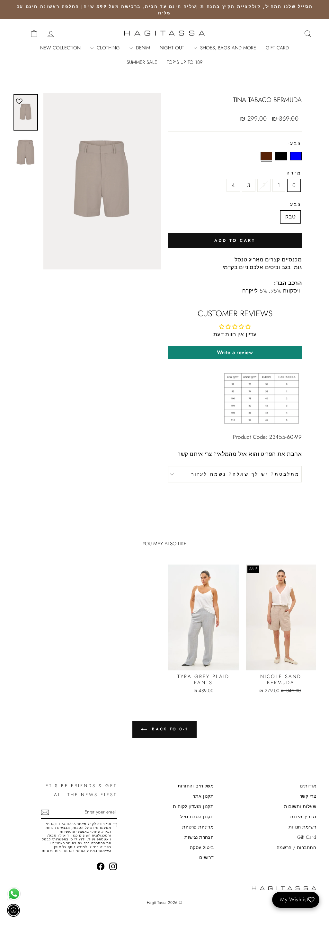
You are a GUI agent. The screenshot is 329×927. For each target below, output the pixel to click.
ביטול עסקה (202, 847)
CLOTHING (107, 47)
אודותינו (308, 786)
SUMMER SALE (142, 62)
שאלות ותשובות (300, 806)
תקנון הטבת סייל (197, 816)
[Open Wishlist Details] (19, 33)
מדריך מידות (303, 816)
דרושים (206, 857)
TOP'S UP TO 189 (184, 62)
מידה (294, 173)
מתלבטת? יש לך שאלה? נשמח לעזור (245, 474)
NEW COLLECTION (60, 47)
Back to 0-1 (169, 729)
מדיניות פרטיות (198, 827)
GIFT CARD (277, 47)
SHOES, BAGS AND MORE (227, 47)
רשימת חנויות (302, 827)
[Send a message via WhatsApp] (14, 893)
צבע (296, 204)
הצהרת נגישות (199, 837)
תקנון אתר (203, 796)
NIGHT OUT (172, 47)
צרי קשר (308, 796)
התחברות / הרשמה (296, 847)
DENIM (142, 47)
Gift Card (306, 837)
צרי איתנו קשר (195, 454)
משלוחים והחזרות (196, 786)
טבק (290, 216)
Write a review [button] (235, 352)
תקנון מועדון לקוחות (193, 806)
